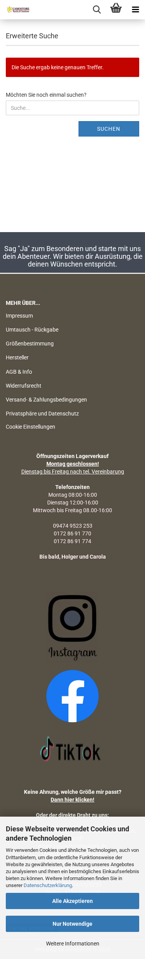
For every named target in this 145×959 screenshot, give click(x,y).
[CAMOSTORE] (15, 9)
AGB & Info (19, 372)
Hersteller (17, 357)
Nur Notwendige (72, 924)
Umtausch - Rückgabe (32, 330)
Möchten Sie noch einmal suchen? (46, 95)
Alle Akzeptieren (72, 901)
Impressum (19, 316)
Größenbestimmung (30, 343)
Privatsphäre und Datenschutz (42, 413)
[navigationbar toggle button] (135, 9)
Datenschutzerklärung (48, 885)
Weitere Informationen (72, 943)
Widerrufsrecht (23, 386)
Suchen (108, 129)
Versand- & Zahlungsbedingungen (46, 400)
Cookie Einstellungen (30, 427)
